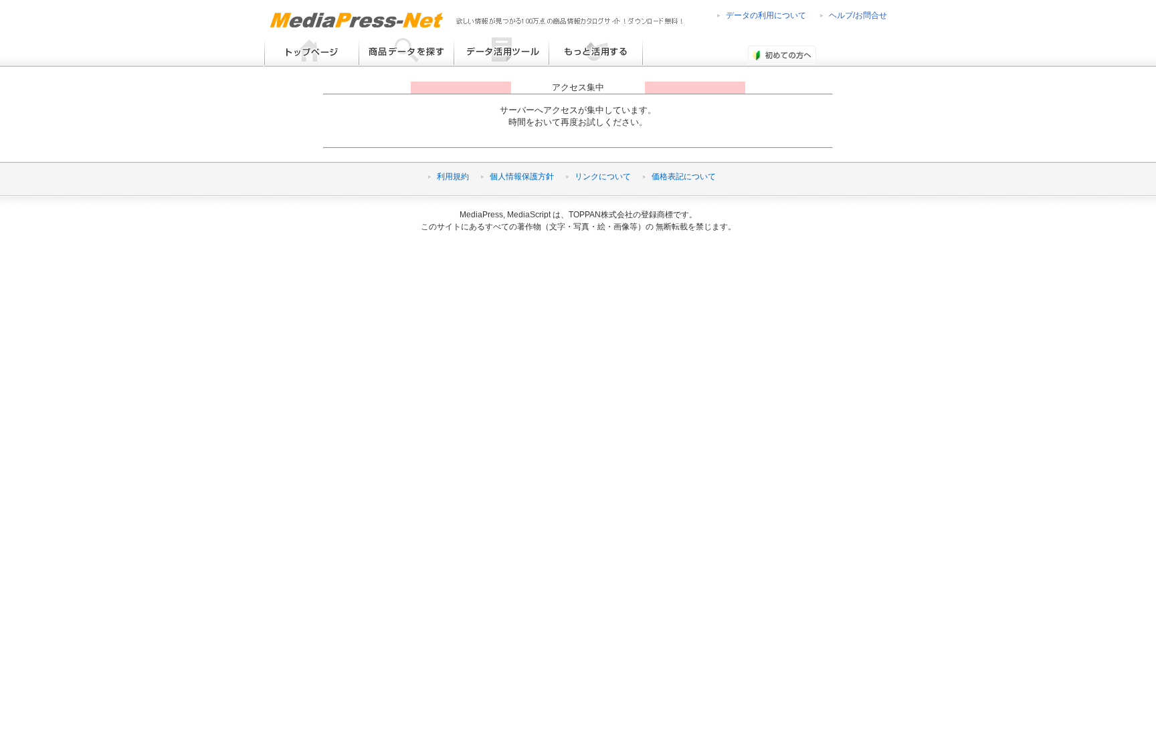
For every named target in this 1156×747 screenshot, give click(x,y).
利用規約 (453, 176)
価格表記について (684, 176)
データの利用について (766, 15)
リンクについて (603, 176)
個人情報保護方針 (522, 176)
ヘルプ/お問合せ (858, 15)
